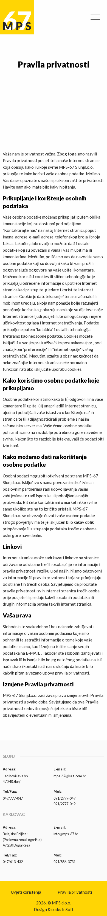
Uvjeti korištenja (26, 892)
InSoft (68, 909)
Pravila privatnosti (75, 892)
